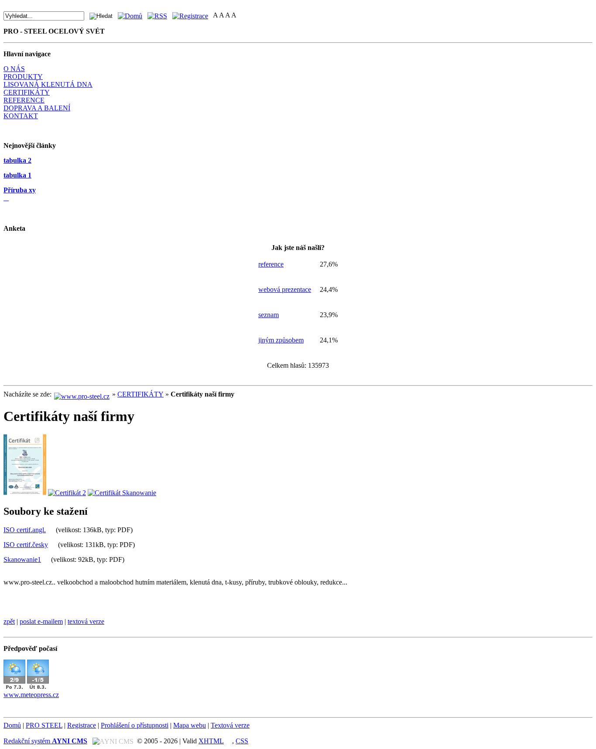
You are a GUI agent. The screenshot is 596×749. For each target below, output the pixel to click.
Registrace (81, 725)
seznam (268, 314)
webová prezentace (284, 289)
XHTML (211, 741)
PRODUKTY (23, 76)
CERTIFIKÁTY (26, 92)
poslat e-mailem (41, 621)
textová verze (86, 621)
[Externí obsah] (14, 687)
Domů (12, 725)
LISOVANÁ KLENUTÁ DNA (47, 84)
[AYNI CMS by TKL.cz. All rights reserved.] (113, 741)
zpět (9, 621)
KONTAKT (20, 116)
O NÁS (14, 68)
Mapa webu (189, 725)
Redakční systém (45, 741)
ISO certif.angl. (24, 530)
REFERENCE (24, 100)
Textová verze (230, 725)
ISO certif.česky (25, 544)
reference (271, 264)
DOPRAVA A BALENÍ (36, 108)
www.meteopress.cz (31, 694)
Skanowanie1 (22, 559)
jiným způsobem (281, 340)
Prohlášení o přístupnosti (134, 725)
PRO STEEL (44, 725)
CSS (242, 741)
